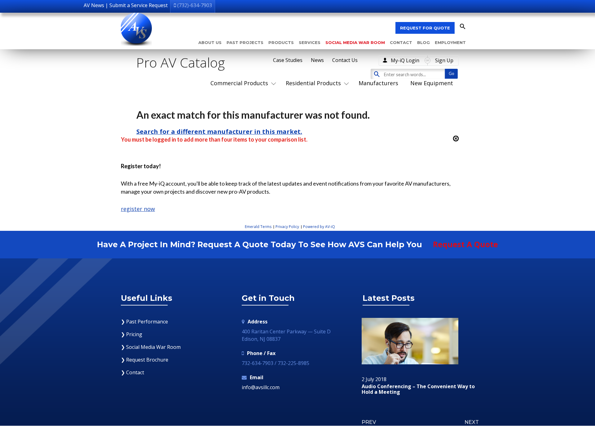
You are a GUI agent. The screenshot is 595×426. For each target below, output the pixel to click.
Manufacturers (378, 83)
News (317, 60)
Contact (401, 42)
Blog (423, 42)
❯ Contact (132, 372)
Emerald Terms (258, 226)
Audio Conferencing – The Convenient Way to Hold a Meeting (418, 389)
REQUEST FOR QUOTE (425, 27)
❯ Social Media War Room (151, 347)
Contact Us (345, 60)
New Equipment (431, 83)
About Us (210, 42)
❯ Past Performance (144, 321)
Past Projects (245, 42)
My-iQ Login (405, 60)
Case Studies (287, 60)
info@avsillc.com (261, 387)
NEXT (472, 422)
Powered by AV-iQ (319, 226)
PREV (369, 422)
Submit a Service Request (138, 5)
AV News (94, 5)
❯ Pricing (131, 334)
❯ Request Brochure (144, 359)
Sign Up (444, 60)
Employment (450, 42)
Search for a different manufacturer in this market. (219, 131)
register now (138, 209)
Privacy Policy (287, 226)
